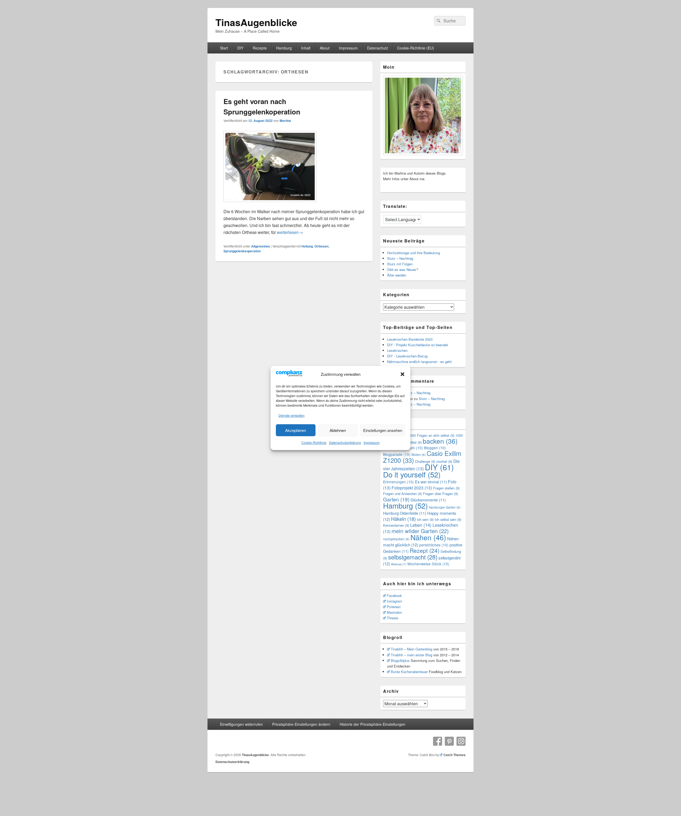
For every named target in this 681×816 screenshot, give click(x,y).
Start (224, 48)
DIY (240, 48)
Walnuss (398, 564)
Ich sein (425, 519)
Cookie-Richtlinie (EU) (415, 48)
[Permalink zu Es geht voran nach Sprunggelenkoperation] (270, 204)
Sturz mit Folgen (400, 263)
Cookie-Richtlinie (313, 442)
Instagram (394, 601)
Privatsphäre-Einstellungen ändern (301, 724)
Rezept (424, 550)
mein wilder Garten (420, 531)
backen (440, 441)
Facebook (394, 595)
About (325, 48)
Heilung (307, 246)
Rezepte (260, 48)
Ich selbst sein (448, 519)
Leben (420, 525)
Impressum (372, 442)
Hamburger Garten (444, 507)
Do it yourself (412, 474)
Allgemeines (260, 246)
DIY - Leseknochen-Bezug (407, 355)
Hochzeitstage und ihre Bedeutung (413, 252)
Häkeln (403, 518)
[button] (402, 374)
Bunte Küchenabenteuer (409, 671)
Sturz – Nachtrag (400, 258)
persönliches (434, 544)
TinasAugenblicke (256, 22)
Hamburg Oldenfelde (404, 513)
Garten (396, 499)
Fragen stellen (446, 488)
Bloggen (435, 447)
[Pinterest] (449, 741)
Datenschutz (377, 48)
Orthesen (321, 246)
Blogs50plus (400, 660)
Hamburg (284, 48)
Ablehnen (338, 430)
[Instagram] (461, 741)
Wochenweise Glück (428, 563)
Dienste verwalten (292, 415)
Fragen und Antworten (402, 493)
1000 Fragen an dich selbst (431, 435)
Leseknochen (397, 350)
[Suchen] (438, 21)
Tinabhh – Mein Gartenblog (411, 649)
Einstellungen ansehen (382, 430)
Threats (392, 617)
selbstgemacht (412, 557)
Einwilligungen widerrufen (241, 724)
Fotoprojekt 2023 (412, 488)
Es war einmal (431, 481)
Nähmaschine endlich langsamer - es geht (419, 361)
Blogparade (396, 454)
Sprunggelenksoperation (242, 251)
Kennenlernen (396, 525)
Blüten (419, 454)
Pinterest (394, 606)
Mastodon (394, 612)
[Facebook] (437, 741)
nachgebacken (396, 539)
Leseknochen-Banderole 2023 (410, 339)
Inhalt (305, 48)
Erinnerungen (398, 481)
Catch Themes (454, 754)
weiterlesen (290, 232)
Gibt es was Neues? (402, 269)
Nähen (428, 537)
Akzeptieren (295, 430)
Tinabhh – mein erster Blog (411, 654)
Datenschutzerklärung (345, 442)
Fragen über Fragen (440, 493)
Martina (285, 120)
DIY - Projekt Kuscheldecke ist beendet (417, 344)
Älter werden (396, 275)
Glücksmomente (428, 499)
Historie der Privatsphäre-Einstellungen (372, 724)
